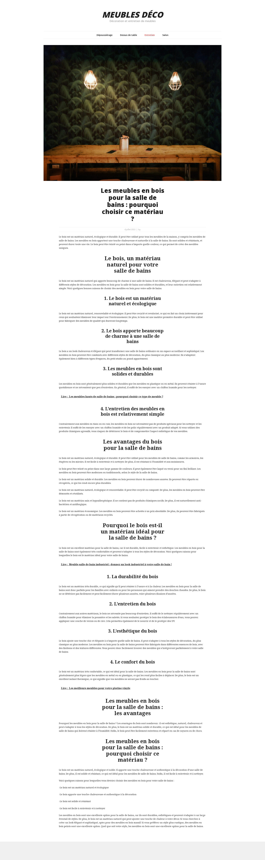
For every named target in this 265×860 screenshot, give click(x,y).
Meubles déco (132, 14)
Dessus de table (128, 35)
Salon (165, 35)
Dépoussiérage (104, 35)
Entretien (150, 35)
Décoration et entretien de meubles (132, 21)
